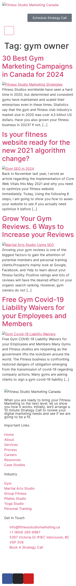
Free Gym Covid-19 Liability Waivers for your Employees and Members (34, 311)
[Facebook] (7, 578)
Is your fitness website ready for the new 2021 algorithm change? (36, 146)
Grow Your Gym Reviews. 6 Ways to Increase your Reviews (38, 226)
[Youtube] (28, 578)
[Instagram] (18, 578)
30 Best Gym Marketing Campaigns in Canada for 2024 (37, 66)
